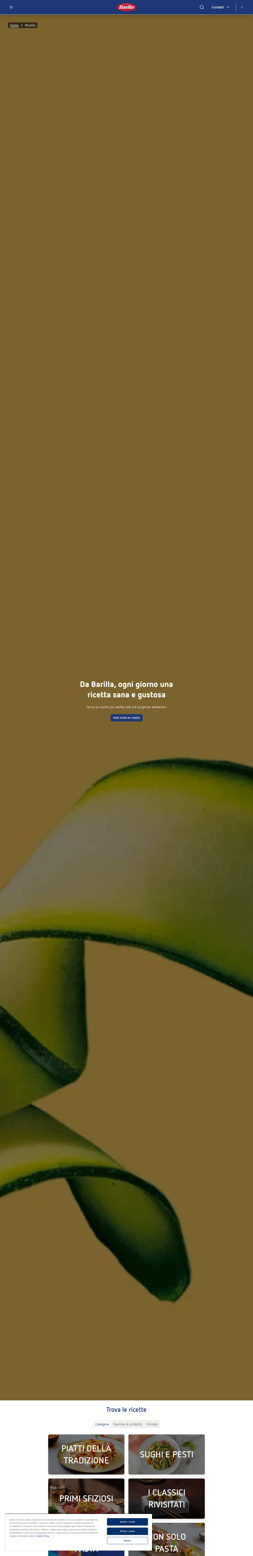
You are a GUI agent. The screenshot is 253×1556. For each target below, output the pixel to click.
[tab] (102, 1424)
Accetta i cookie (127, 1522)
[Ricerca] (202, 7)
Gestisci (127, 1540)
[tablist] (126, 1424)
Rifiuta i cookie (127, 1531)
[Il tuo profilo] (242, 7)
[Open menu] (11, 7)
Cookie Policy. (42, 1536)
